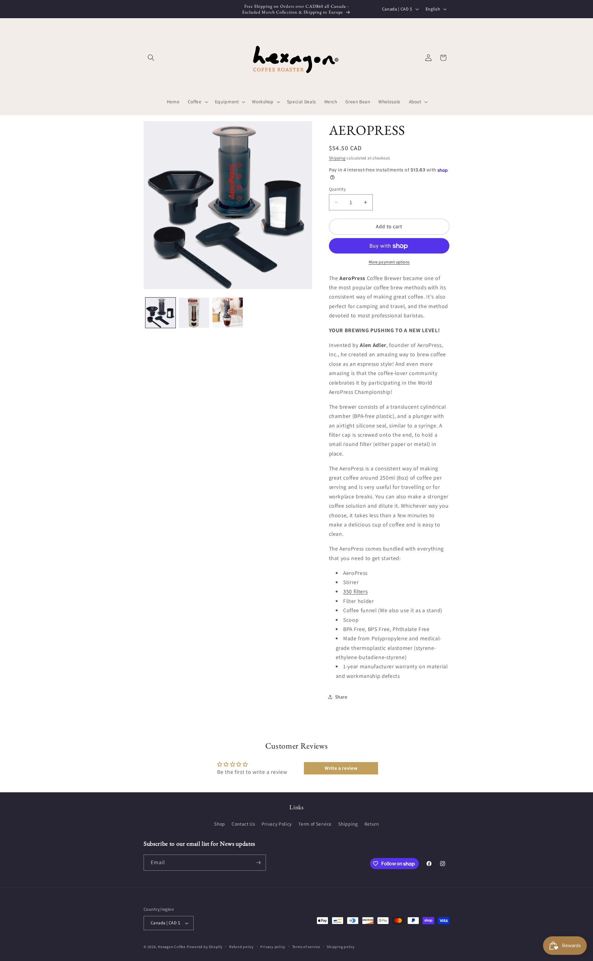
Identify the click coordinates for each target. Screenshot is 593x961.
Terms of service (306, 946)
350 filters (355, 591)
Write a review (341, 768)
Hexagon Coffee (172, 946)
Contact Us (243, 824)
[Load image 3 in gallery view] (227, 313)
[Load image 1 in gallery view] (160, 313)
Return (371, 824)
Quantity (337, 189)
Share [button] (341, 697)
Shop (219, 824)
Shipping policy (341, 946)
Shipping (337, 158)
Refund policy (241, 946)
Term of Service (315, 824)
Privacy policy (272, 946)
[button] (151, 57)
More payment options (389, 262)
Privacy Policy (277, 824)
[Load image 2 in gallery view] (194, 313)
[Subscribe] (258, 863)
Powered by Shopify (205, 946)
